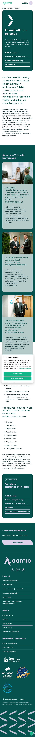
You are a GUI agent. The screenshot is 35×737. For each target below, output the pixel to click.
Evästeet (22, 699)
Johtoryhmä (7, 623)
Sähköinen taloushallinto (15, 57)
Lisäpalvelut (6, 597)
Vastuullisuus (7, 627)
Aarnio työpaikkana (9, 643)
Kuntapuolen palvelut (10, 593)
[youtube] (23, 569)
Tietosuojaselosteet (9, 699)
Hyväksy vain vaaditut (17, 378)
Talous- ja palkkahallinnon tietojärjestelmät (12, 602)
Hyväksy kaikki (17, 373)
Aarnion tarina (7, 615)
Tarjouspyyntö (17, 542)
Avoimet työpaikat (9, 651)
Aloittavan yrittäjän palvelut (12, 589)
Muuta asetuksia (25, 368)
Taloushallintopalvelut (10, 581)
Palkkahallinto (11, 53)
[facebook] (12, 569)
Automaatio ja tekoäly (14, 61)
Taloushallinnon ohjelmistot (16, 511)
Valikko (25, 3)
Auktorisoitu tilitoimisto (10, 632)
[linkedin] (16, 569)
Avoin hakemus (8, 647)
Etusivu (4, 8)
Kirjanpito (9, 64)
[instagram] (19, 569)
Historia (5, 619)
